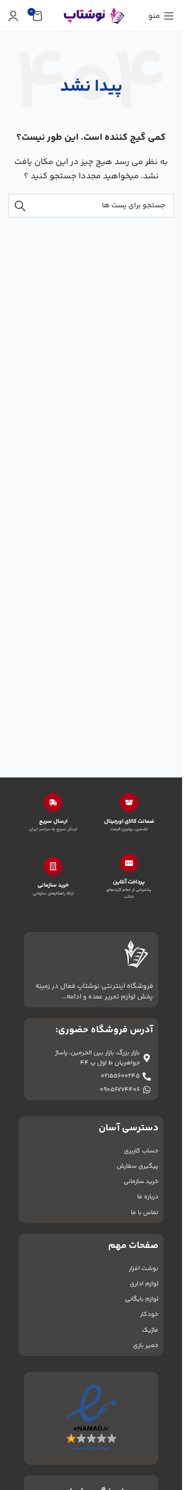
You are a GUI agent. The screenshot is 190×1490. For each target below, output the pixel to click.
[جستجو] (20, 206)
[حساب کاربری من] (13, 15)
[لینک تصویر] (91, 1418)
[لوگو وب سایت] (91, 15)
